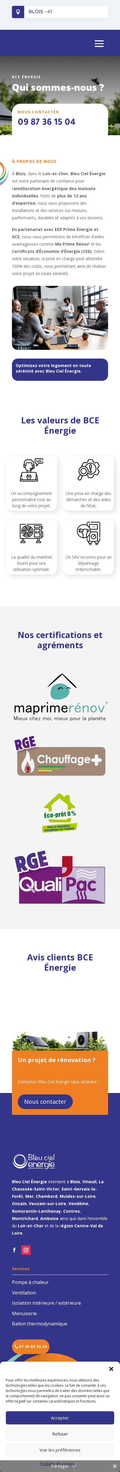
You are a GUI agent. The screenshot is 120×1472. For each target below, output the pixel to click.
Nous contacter (45, 1102)
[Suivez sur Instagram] (26, 1250)
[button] (111, 1369)
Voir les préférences (60, 1450)
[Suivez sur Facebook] (14, 1250)
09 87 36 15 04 (47, 123)
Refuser (60, 1434)
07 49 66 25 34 (33, 1346)
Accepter (60, 1418)
